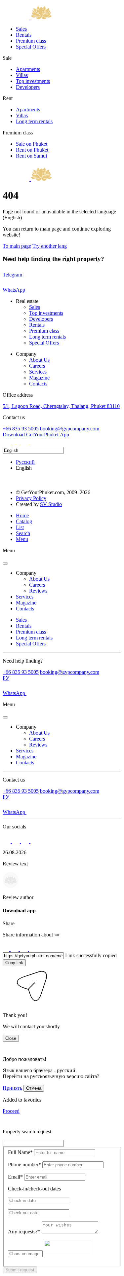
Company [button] (26, 573)
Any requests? (24, 1231)
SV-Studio (51, 504)
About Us (39, 360)
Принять (12, 1088)
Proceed (11, 1111)
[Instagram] (7, 444)
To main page (17, 246)
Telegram (13, 274)
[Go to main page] (27, 17)
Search (23, 533)
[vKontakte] (25, 444)
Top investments (33, 81)
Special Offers (31, 47)
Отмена (33, 1088)
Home (22, 515)
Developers (28, 87)
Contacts (38, 383)
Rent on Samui (31, 156)
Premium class (31, 41)
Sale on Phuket (31, 144)
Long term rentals (34, 121)
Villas (22, 75)
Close (10, 1038)
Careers (37, 366)
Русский (25, 462)
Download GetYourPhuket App (36, 434)
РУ (6, 678)
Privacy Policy (31, 498)
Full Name (20, 1152)
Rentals (23, 35)
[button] (7, 1004)
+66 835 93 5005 (21, 428)
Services (38, 372)
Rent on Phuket (32, 150)
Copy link (14, 962)
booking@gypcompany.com (69, 428)
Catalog (24, 521)
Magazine (39, 378)
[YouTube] (34, 444)
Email (15, 1177)
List (20, 527)
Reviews (38, 591)
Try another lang (49, 246)
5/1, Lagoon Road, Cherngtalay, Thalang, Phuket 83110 (61, 406)
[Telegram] (16, 444)
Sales (21, 29)
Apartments (28, 69)
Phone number (24, 1164)
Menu (22, 539)
